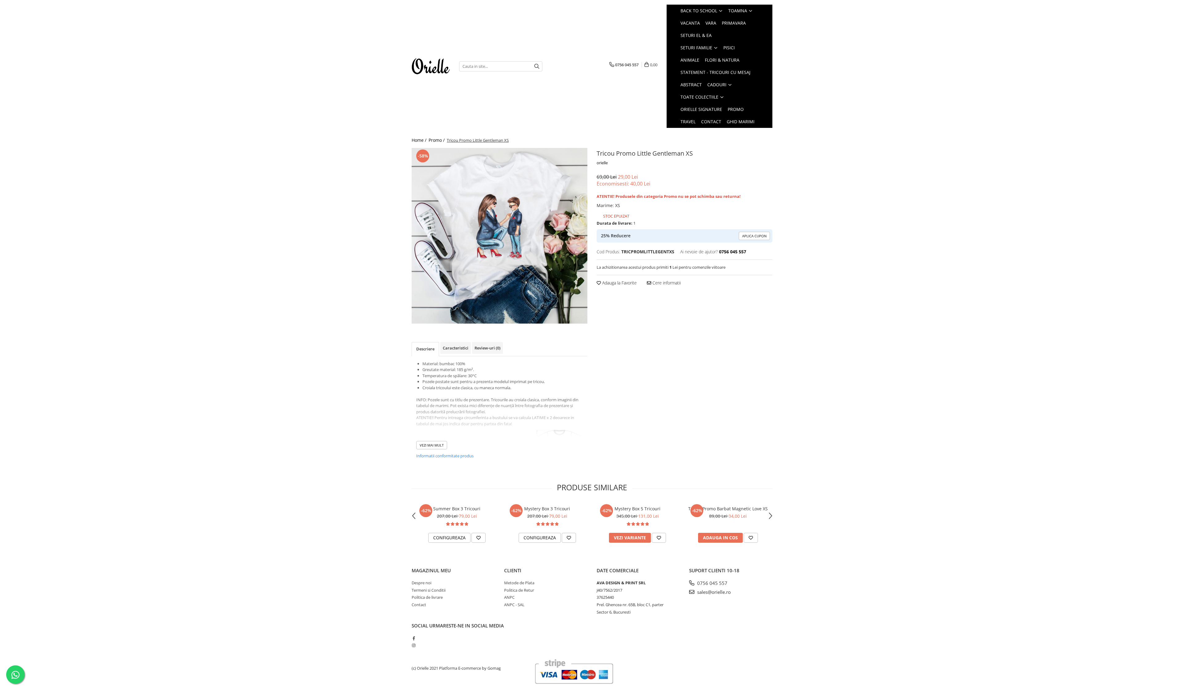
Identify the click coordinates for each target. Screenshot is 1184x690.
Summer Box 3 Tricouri (456, 509)
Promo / (437, 140)
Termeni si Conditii (429, 590)
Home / (420, 140)
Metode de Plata (519, 583)
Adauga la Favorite (619, 283)
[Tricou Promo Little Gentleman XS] (499, 236)
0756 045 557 (711, 583)
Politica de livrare (427, 597)
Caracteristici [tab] (455, 348)
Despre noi (421, 583)
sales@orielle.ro (713, 592)
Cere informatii (666, 283)
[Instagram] (414, 645)
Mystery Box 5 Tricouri (637, 509)
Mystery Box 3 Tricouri (547, 509)
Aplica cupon (754, 236)
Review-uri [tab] (487, 348)
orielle (602, 162)
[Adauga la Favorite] (478, 538)
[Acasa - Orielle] (431, 66)
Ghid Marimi (740, 122)
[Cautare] (536, 66)
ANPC (509, 597)
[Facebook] (414, 638)
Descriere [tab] (425, 349)
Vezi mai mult (432, 445)
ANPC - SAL (514, 604)
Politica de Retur (519, 590)
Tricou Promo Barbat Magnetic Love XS (728, 509)
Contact (711, 122)
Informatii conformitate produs (445, 456)
